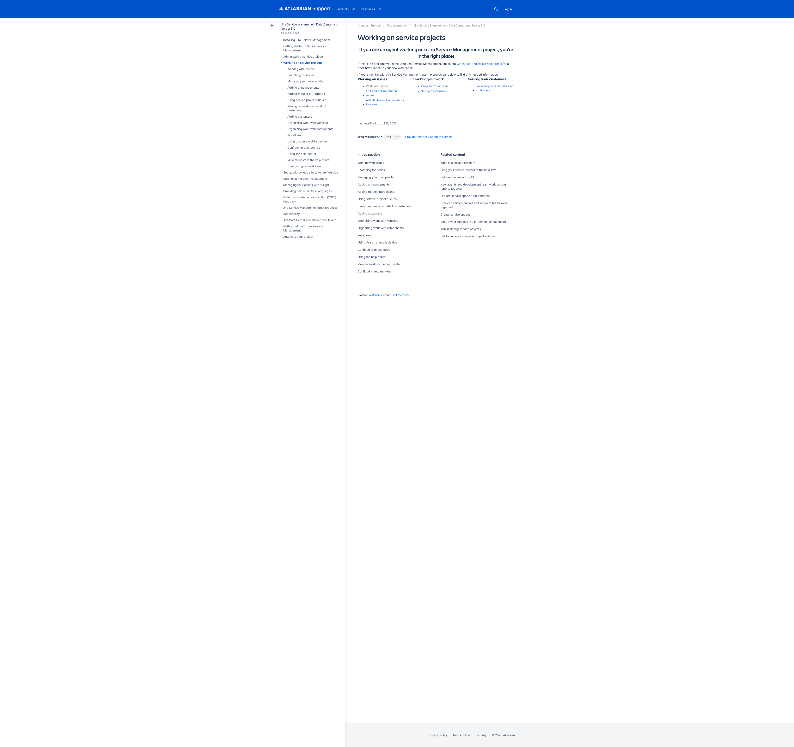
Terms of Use (461, 735)
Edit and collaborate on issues (381, 93)
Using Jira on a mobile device (307, 141)
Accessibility (291, 214)
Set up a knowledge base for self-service (310, 172)
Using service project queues (306, 100)
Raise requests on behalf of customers (494, 88)
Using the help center (301, 153)
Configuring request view (304, 166)
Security (481, 735)
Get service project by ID (457, 177)
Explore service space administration (464, 196)
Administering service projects (303, 56)
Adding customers (299, 116)
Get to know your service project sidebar (467, 236)
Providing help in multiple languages (307, 191)
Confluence (378, 294)
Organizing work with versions (307, 122)
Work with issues (377, 86)
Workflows (294, 135)
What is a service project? (457, 162)
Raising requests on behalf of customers (384, 206)
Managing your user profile (305, 81)
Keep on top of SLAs (434, 86)
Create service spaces (455, 214)
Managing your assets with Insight (306, 185)
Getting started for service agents (479, 63)
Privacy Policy (438, 735)
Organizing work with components (310, 129)
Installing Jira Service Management (306, 40)
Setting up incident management (305, 178)
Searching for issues (300, 75)
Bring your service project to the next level (468, 170)
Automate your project (298, 236)
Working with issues (300, 69)
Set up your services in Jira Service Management (473, 221)
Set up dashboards (434, 91)
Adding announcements (303, 87)
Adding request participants (306, 93)
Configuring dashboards (303, 147)
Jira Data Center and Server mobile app (309, 220)
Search (496, 9)
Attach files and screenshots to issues (385, 102)
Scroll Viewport (399, 294)
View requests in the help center (308, 160)
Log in (507, 9)
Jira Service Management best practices (310, 207)
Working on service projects (303, 62)
